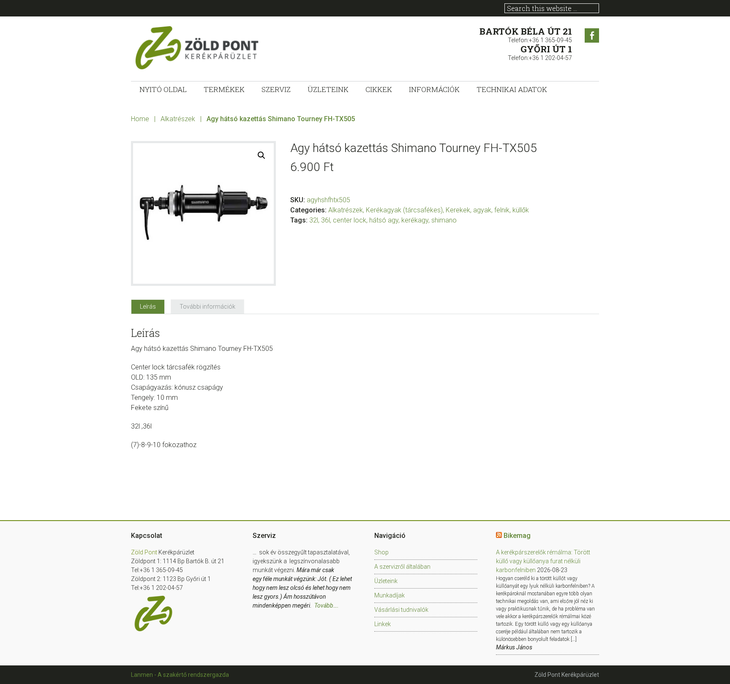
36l (325, 220)
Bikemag (517, 536)
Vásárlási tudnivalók (401, 609)
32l (313, 220)
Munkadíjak (389, 595)
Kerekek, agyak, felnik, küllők (487, 210)
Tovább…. (326, 605)
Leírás (148, 306)
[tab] (148, 306)
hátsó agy (383, 220)
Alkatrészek (178, 119)
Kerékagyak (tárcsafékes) (404, 210)
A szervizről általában (402, 566)
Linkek (382, 624)
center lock (349, 220)
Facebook (592, 35)
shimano (444, 220)
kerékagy (414, 220)
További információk (207, 306)
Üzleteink (386, 581)
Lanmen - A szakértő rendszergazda (180, 674)
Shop (381, 552)
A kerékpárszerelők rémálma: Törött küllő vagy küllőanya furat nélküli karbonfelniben (543, 561)
